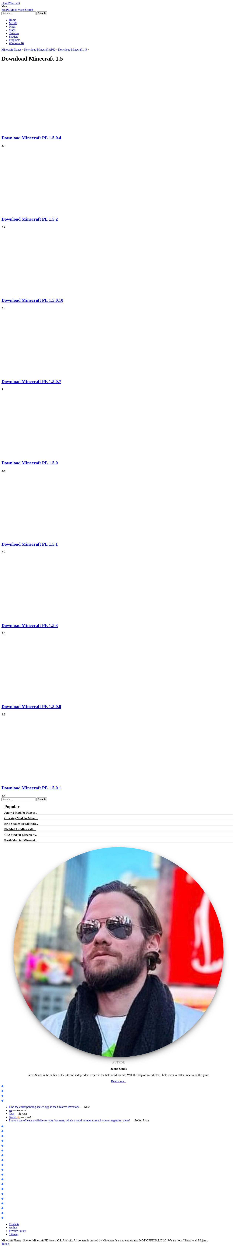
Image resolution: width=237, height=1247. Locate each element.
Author (13, 1227)
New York (9, 1184)
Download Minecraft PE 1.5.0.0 (31, 706)
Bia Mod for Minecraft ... (20, 829)
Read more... (118, 1081)
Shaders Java (11, 1100)
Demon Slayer (11, 1160)
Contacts (14, 1224)
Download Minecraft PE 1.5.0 (29, 462)
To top (5, 1243)
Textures (14, 33)
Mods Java (9, 1086)
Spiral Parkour (12, 1194)
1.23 (6, 1145)
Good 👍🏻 (14, 1117)
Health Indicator (13, 1218)
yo (10, 1110)
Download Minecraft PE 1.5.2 (29, 219)
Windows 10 (16, 43)
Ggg (11, 1113)
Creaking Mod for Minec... (21, 818)
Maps (12, 29)
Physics (7, 1169)
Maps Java (9, 1091)
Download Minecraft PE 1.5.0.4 (31, 137)
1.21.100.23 (10, 1126)
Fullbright (9, 1208)
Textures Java (11, 1096)
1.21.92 (7, 1131)
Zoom (7, 1165)
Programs (14, 39)
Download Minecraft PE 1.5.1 (29, 544)
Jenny (7, 1150)
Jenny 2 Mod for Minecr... (20, 812)
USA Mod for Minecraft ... (20, 834)
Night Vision (10, 1203)
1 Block (7, 1179)
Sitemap (13, 1234)
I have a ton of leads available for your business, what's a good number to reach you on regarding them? (69, 1120)
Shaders (13, 36)
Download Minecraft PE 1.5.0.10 (32, 300)
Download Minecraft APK (39, 49)
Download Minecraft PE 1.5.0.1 (31, 787)
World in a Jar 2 (13, 1174)
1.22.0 (7, 1141)
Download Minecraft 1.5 (72, 49)
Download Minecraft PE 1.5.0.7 (31, 381)
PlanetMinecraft (10, 3)
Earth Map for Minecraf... (20, 840)
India (6, 1189)
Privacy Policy (17, 1230)
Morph (7, 1155)
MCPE (13, 23)
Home (12, 19)
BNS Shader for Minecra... (21, 823)
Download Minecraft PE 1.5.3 (29, 625)
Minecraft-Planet (11, 49)
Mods (12, 26)
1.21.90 (7, 1136)
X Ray (7, 1198)
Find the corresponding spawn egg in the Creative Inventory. (44, 1106)
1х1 (5, 1213)
